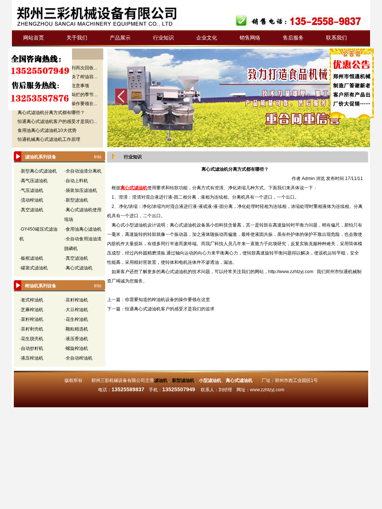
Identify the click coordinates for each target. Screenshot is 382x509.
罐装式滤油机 (34, 268)
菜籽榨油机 (32, 319)
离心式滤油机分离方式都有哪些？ (51, 112)
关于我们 (76, 38)
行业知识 (163, 38)
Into (97, 156)
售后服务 (293, 38)
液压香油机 (77, 338)
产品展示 (120, 38)
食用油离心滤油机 (83, 229)
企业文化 (206, 38)
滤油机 (160, 380)
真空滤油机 (32, 209)
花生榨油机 (77, 319)
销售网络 (249, 38)
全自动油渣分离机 (83, 171)
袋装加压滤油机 (81, 190)
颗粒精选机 (77, 329)
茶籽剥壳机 (32, 329)
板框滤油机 (32, 258)
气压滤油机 (32, 190)
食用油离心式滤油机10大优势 (47, 130)
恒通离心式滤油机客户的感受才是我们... (57, 121)
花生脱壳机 (32, 338)
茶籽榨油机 (77, 300)
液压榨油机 (32, 358)
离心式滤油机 (79, 268)
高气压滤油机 (34, 180)
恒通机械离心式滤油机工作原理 (49, 139)
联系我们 (336, 38)
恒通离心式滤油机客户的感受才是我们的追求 (170, 309)
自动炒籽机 (32, 348)
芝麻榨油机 (32, 309)
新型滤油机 (77, 200)
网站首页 (33, 38)
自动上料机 (77, 180)
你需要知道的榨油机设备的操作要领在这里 (167, 299)
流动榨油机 (32, 200)
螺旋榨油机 (77, 348)
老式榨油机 (32, 300)
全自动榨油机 (79, 358)
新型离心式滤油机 (39, 171)
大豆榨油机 (77, 309)
